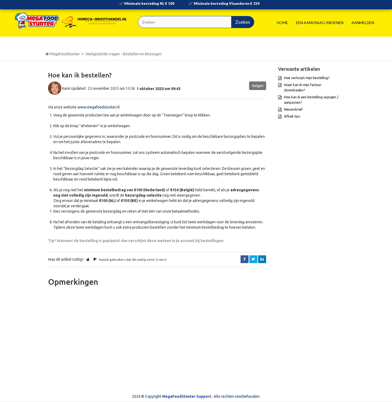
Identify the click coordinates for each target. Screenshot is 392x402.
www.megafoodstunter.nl (99, 107)
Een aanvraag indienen (319, 22)
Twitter (253, 259)
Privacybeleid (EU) (139, 346)
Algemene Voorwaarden (145, 331)
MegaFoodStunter (65, 54)
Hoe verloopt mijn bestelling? (307, 78)
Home (282, 22)
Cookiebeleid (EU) (139, 339)
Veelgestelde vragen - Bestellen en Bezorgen (123, 54)
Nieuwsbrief (293, 109)
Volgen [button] (257, 86)
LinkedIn (262, 259)
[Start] (72, 20)
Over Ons (211, 324)
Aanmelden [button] (362, 22)
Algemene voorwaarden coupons (152, 324)
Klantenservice (215, 331)
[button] (88, 259)
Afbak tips (292, 116)
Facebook (245, 259)
